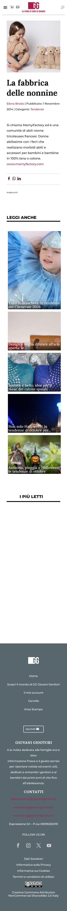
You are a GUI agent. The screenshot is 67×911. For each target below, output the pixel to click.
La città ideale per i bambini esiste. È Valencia (32, 602)
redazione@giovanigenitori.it (33, 807)
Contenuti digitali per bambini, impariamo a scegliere (27, 545)
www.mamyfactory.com (25, 164)
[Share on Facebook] (9, 179)
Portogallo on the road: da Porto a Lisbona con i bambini (33, 624)
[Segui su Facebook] (18, 845)
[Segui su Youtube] (48, 845)
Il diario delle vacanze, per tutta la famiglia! (31, 573)
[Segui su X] (38, 845)
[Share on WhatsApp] (14, 179)
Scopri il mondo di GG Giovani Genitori (33, 684)
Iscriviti (31, 729)
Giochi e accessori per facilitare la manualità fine (31, 517)
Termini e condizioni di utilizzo (33, 876)
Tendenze (37, 109)
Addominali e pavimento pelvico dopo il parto (29, 530)
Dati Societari (33, 858)
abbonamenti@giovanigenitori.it (34, 799)
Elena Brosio (15, 103)
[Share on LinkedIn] (19, 179)
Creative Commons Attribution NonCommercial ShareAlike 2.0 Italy (33, 894)
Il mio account (33, 692)
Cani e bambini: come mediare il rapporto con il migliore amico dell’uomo (30, 588)
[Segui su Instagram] (28, 845)
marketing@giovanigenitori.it (33, 815)
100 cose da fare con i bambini (33, 613)
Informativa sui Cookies (33, 870)
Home (33, 676)
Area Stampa (33, 709)
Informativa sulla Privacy (33, 864)
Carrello (33, 701)
